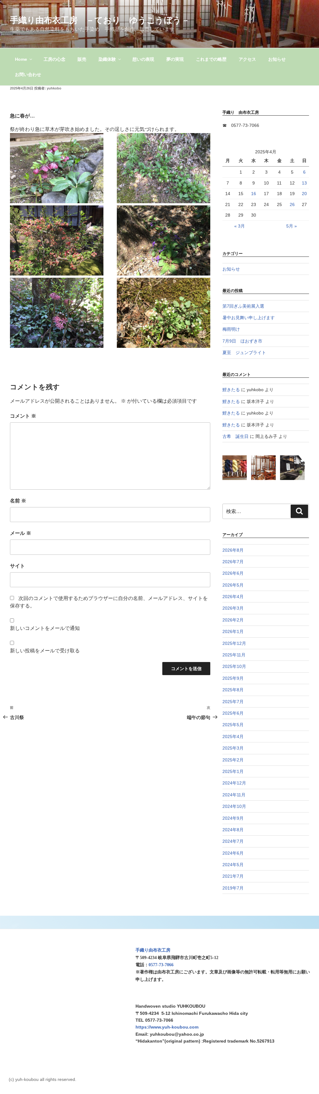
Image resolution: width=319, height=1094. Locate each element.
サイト (17, 566)
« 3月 (239, 225)
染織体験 (107, 59)
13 (304, 182)
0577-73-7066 (161, 964)
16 (253, 193)
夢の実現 (175, 59)
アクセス (247, 59)
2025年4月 (233, 736)
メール (20, 533)
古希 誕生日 (235, 436)
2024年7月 (233, 841)
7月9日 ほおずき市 (242, 340)
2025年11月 (233, 654)
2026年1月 (233, 631)
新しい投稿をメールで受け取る (45, 650)
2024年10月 (234, 806)
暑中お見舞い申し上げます (248, 317)
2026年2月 (233, 619)
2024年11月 (233, 794)
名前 (18, 500)
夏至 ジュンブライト (244, 352)
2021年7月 (233, 876)
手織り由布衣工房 (153, 950)
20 (304, 193)
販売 (82, 59)
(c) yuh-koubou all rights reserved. (42, 1079)
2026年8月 (233, 550)
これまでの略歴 (211, 59)
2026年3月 (233, 608)
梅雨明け (231, 329)
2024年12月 (234, 782)
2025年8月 (233, 689)
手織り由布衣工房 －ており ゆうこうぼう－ (100, 20)
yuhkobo (54, 88)
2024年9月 (233, 818)
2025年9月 (233, 678)
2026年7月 (233, 561)
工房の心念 (54, 59)
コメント (23, 416)
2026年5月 (233, 585)
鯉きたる (231, 389)
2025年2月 (233, 759)
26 (292, 204)
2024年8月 (233, 829)
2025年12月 (234, 643)
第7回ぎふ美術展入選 (243, 306)
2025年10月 (234, 666)
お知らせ (277, 59)
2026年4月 (233, 596)
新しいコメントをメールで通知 (45, 628)
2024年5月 (233, 864)
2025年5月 (233, 724)
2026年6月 (233, 573)
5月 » (291, 225)
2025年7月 (233, 701)
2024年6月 (233, 853)
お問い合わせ (28, 74)
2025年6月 (233, 713)
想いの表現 (143, 59)
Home (21, 59)
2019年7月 (233, 887)
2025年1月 (233, 771)
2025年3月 (233, 748)
